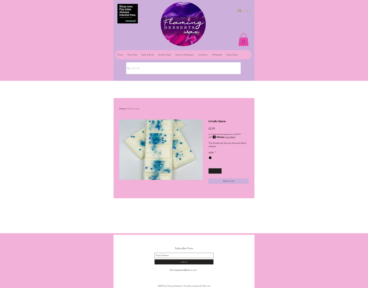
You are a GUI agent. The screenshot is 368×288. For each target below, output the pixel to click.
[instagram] (186, 276)
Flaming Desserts (180, 242)
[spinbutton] (215, 171)
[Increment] (219, 171)
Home (122, 108)
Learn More (230, 137)
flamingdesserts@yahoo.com (183, 270)
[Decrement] (211, 171)
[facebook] (181, 276)
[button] (243, 39)
